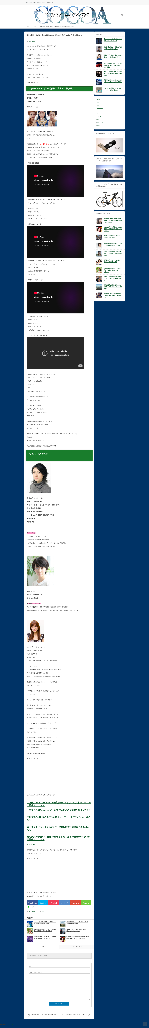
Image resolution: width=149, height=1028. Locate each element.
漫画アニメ (100, 122)
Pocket (54, 903)
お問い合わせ (33, 2)
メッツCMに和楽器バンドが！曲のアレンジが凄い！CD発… (76, 1015)
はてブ (64, 903)
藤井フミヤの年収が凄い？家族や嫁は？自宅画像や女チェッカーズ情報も (113, 73)
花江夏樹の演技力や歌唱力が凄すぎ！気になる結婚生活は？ (113, 48)
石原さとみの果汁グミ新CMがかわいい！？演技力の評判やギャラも (113, 278)
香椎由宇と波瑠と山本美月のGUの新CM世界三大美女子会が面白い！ (113, 295)
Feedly (86, 903)
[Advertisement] (44, 777)
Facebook (32, 903)
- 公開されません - (36, 972)
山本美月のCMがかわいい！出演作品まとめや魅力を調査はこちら (59, 810)
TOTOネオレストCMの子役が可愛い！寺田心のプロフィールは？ (77, 930)
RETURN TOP (145, 1024)
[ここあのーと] (72, 15)
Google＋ (75, 903)
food (98, 105)
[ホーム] (26, 2)
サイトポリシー (41, 2)
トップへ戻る (31, 844)
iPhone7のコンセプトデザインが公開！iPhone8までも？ (113, 40)
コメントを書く (32, 41)
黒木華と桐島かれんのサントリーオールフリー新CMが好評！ (77, 922)
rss (122, 15)
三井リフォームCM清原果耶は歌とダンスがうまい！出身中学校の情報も (113, 253)
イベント (99, 110)
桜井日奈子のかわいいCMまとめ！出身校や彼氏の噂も (112, 261)
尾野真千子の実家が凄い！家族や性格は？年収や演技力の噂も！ (113, 56)
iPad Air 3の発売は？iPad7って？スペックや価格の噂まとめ (113, 89)
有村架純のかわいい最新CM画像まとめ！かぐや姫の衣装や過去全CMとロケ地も (113, 220)
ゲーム (99, 113)
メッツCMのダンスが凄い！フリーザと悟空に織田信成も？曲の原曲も (45, 937)
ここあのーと (12, 1024)
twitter (43, 903)
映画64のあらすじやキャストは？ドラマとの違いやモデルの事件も (113, 81)
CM (43, 911)
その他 (99, 116)
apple (98, 99)
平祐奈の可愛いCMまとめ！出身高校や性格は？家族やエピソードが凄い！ (45, 930)
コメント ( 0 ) (42, 946)
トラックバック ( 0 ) (76, 946)
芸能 (98, 125)
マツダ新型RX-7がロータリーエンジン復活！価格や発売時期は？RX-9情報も (113, 65)
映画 (98, 119)
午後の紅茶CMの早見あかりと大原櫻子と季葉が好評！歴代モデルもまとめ (77, 937)
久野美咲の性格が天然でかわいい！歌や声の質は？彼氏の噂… (42, 1015)
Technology (100, 108)
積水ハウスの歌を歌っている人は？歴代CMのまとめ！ (112, 236)
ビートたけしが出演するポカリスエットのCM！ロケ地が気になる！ (45, 922)
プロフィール (49, 2)
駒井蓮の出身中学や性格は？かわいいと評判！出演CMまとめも (113, 244)
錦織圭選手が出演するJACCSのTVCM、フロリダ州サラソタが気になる (113, 286)
